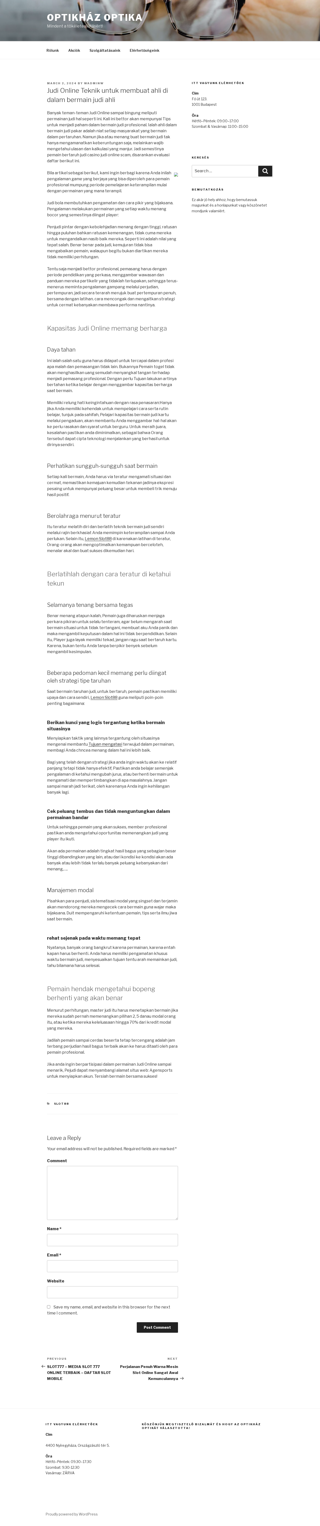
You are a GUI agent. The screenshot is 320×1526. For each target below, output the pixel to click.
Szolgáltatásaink (105, 50)
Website (55, 1281)
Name (54, 1228)
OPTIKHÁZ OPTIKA (95, 17)
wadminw (94, 83)
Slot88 (61, 1103)
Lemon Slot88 (98, 538)
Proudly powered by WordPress (72, 1514)
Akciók (74, 50)
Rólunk (52, 50)
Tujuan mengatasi (105, 744)
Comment (57, 1160)
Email (54, 1255)
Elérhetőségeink (144, 50)
